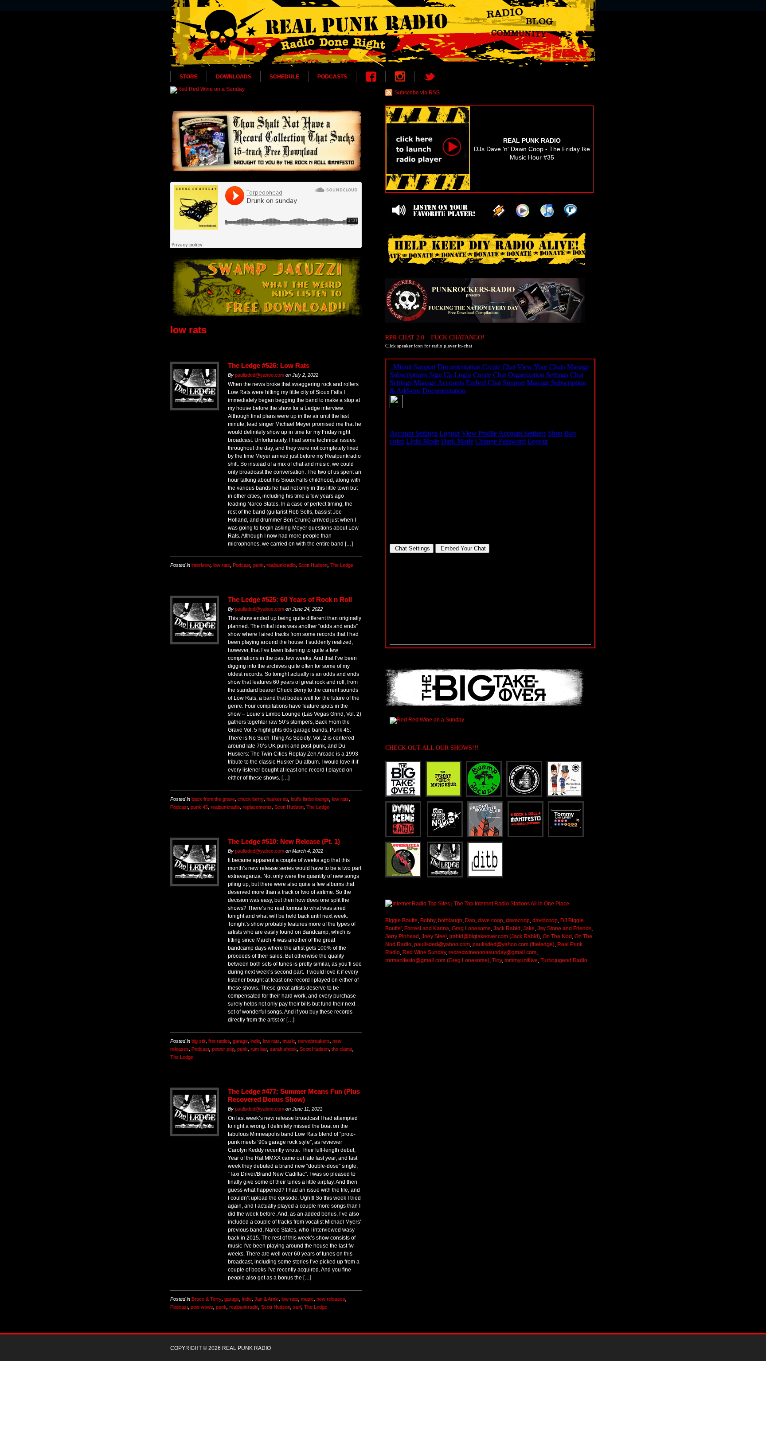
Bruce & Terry (207, 1299)
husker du (277, 799)
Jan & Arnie (266, 1299)
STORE (189, 77)
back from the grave (213, 799)
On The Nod (557, 936)
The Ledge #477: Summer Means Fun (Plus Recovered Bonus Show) (294, 1095)
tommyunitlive (521, 960)
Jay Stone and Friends (564, 928)
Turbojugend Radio (563, 960)
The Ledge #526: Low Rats (268, 365)
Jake (529, 928)
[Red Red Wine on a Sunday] (266, 90)
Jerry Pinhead (402, 936)
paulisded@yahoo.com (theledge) (514, 944)
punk (258, 565)
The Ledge (341, 565)
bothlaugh (450, 920)
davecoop (518, 920)
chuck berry (251, 799)
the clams (342, 1049)
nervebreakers (314, 1041)
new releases (331, 1299)
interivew (201, 565)
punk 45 (199, 807)
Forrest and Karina (426, 928)
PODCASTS (332, 77)
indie (255, 1041)
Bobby (427, 920)
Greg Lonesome (471, 928)
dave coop (490, 920)
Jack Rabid (506, 928)
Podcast (241, 565)
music (288, 1041)
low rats (221, 565)
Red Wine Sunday (424, 952)
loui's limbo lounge (310, 799)
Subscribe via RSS (417, 93)
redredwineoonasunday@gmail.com (492, 952)
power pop (223, 1049)
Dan (470, 920)
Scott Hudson (313, 565)
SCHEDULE (284, 77)
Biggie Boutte (401, 920)
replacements (257, 807)
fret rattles (219, 1041)
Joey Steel (434, 936)
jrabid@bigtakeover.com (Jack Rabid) (494, 936)
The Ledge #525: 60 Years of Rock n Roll (290, 599)
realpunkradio (281, 565)
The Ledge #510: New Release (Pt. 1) (284, 841)
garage (240, 1041)
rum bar (258, 1049)
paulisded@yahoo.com (259, 375)
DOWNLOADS (233, 77)
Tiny (497, 960)
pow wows (202, 1307)
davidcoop (545, 920)
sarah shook (283, 1049)
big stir (199, 1041)
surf (297, 1307)
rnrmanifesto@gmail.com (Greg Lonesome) (437, 960)
